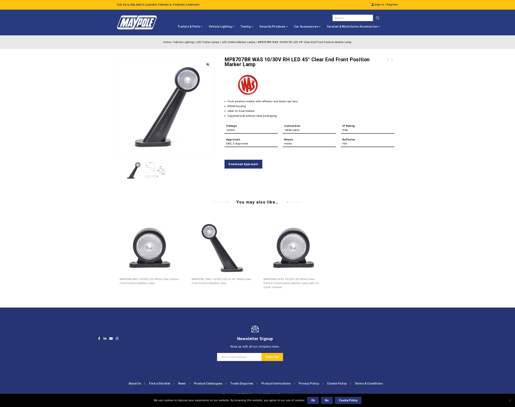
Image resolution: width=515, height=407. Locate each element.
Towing (246, 26)
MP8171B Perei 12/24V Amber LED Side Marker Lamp (388, 64)
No (327, 400)
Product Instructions (276, 383)
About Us (135, 383)
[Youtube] (111, 338)
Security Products (272, 26)
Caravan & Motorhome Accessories (352, 26)
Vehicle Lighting (220, 26)
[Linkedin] (105, 338)
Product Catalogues (208, 383)
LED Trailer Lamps (208, 42)
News (182, 383)
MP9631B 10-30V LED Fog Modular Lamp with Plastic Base (392, 64)
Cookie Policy (337, 383)
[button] (207, 64)
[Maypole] (137, 22)
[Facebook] (99, 338)
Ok (313, 400)
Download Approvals (243, 164)
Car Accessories (306, 26)
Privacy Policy (309, 383)
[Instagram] (117, 338)
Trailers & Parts (189, 26)
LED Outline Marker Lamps (238, 42)
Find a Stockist (159, 383)
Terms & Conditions (369, 383)
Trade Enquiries (241, 383)
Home (167, 42)
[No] (510, 400)
